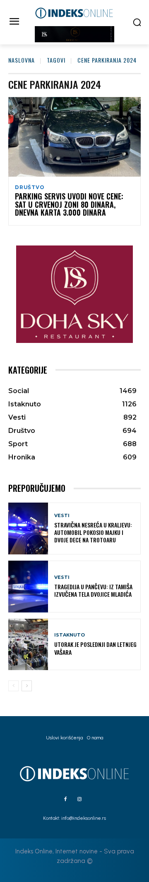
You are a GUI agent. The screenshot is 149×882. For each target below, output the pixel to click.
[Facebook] (65, 799)
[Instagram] (79, 799)
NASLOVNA (21, 60)
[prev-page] (13, 685)
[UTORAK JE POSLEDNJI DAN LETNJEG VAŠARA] (28, 645)
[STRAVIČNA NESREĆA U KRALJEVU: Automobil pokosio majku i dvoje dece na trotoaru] (28, 528)
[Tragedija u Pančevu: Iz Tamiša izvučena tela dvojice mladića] (28, 586)
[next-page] (27, 685)
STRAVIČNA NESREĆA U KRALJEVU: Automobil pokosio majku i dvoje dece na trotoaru (93, 532)
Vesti (62, 515)
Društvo (30, 187)
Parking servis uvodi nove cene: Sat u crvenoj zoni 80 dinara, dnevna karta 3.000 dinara (69, 204)
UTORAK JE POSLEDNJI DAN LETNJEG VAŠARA (95, 648)
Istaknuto (69, 635)
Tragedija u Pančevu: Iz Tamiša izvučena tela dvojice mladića (93, 590)
